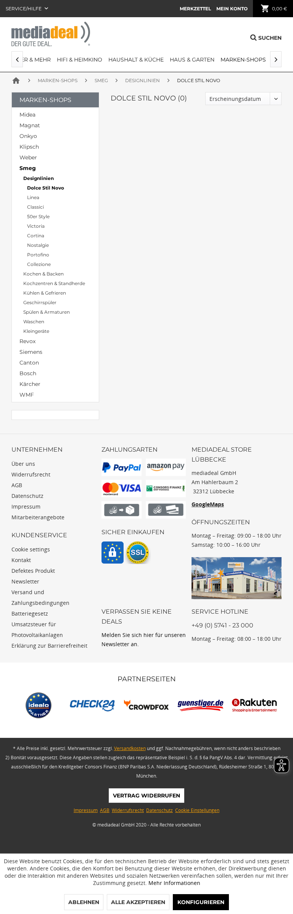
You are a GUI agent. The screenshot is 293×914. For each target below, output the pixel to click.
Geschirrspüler (39, 302)
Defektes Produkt (33, 570)
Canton (29, 362)
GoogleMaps (208, 504)
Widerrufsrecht (30, 474)
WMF (26, 394)
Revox (27, 341)
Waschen (33, 321)
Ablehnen (83, 902)
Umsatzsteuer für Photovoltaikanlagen (37, 630)
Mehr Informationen (174, 882)
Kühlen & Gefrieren (44, 293)
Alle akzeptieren (138, 902)
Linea (33, 197)
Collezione (39, 264)
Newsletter (25, 581)
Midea (27, 114)
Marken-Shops (45, 100)
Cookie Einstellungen (197, 810)
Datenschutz (27, 495)
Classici (35, 207)
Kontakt (21, 560)
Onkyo (28, 136)
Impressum (25, 506)
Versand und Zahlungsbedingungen (40, 597)
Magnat (29, 125)
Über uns (23, 463)
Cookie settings (30, 549)
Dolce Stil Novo (45, 188)
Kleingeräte (36, 331)
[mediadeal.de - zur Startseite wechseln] (50, 34)
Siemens (30, 351)
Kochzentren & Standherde (54, 283)
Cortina (35, 235)
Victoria (36, 226)
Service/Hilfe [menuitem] (24, 8)
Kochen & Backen (43, 274)
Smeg (27, 168)
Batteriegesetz (29, 613)
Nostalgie (38, 245)
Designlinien (38, 178)
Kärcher (29, 384)
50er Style (38, 216)
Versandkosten (130, 748)
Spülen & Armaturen (46, 312)
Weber (28, 157)
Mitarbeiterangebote (37, 517)
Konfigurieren (200, 902)
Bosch (27, 373)
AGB (16, 485)
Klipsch (29, 146)
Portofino (38, 255)
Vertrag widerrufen (146, 795)
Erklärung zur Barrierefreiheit (49, 645)
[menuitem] (195, 8)
